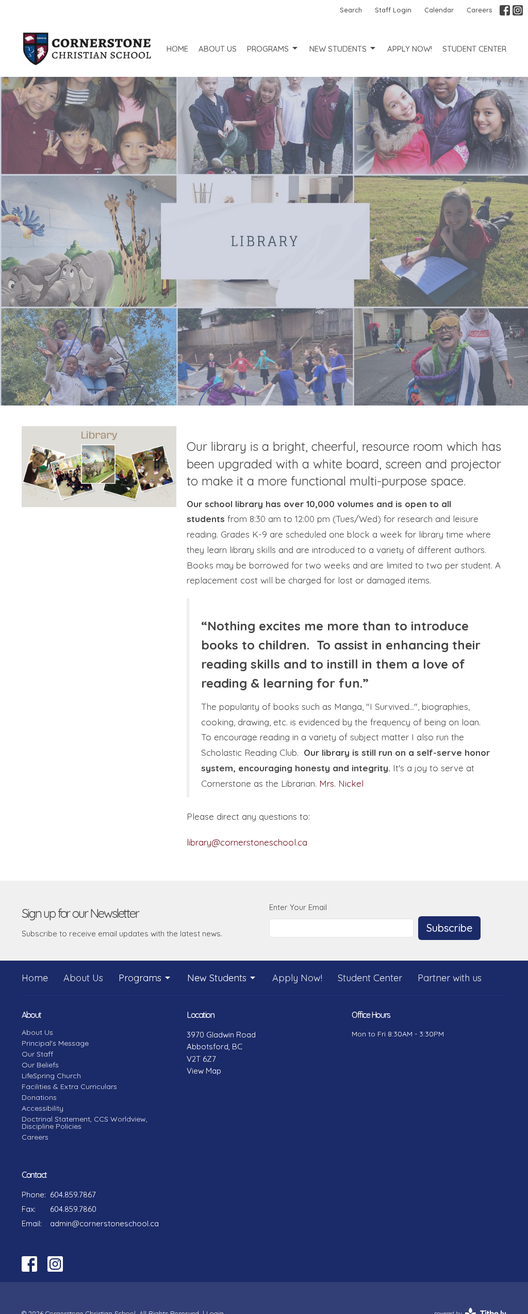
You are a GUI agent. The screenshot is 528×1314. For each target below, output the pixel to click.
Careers (479, 10)
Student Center (474, 49)
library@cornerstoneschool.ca (247, 842)
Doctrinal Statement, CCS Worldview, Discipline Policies (84, 1122)
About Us (218, 49)
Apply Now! (409, 49)
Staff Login (393, 10)
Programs (268, 49)
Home (177, 49)
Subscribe (449, 927)
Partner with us (450, 978)
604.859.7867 (73, 1194)
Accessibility (42, 1108)
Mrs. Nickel (341, 783)
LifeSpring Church (51, 1075)
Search (351, 10)
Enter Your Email (298, 907)
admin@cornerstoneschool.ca (104, 1223)
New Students (338, 49)
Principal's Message (55, 1043)
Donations (39, 1097)
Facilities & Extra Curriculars (69, 1086)
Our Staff (37, 1054)
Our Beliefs (40, 1064)
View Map (204, 1071)
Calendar (439, 10)
